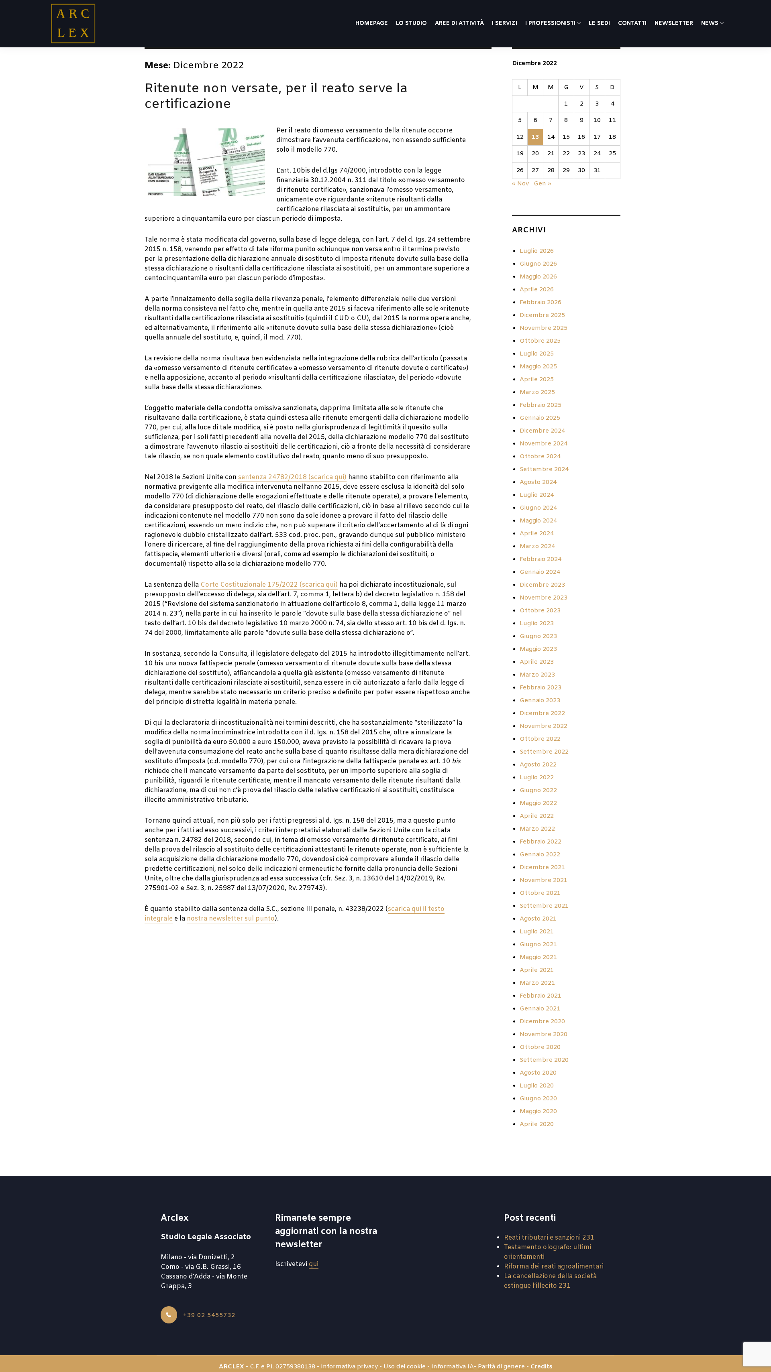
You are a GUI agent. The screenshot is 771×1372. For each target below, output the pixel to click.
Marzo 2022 (537, 829)
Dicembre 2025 (542, 315)
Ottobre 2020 (540, 1047)
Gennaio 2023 (540, 701)
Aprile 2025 (537, 380)
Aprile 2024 (537, 534)
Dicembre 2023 (542, 585)
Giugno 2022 (538, 791)
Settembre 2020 (544, 1060)
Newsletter (674, 23)
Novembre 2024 (543, 444)
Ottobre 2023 (540, 611)
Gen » (542, 184)
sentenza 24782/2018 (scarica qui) (292, 477)
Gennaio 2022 (540, 855)
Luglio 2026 (537, 251)
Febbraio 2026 (540, 303)
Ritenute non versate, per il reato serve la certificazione (276, 96)
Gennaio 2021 (540, 1009)
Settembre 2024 (544, 469)
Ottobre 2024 (540, 457)
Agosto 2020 (538, 1073)
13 (535, 137)
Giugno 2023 (538, 636)
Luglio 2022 (537, 778)
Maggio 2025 (538, 367)
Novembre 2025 (543, 328)
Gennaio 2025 (540, 418)
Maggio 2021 (538, 957)
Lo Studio (411, 23)
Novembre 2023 (543, 598)
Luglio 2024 (537, 495)
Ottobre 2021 (540, 893)
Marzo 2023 (537, 675)
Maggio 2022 (538, 803)
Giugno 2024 (538, 508)
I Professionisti (551, 23)
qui (313, 1264)
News (710, 23)
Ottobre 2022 (540, 739)
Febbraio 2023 (540, 688)
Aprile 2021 (537, 970)
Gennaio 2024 (540, 572)
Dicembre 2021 (542, 868)
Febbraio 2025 (540, 405)
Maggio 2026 (538, 277)
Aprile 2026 (537, 290)
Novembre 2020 (543, 1035)
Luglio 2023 (537, 624)
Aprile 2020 (537, 1124)
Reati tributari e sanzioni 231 (549, 1238)
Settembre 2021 (544, 906)
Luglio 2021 (537, 932)
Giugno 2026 (538, 264)
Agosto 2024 (538, 482)
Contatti (632, 23)
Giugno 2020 (538, 1099)
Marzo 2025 (537, 392)
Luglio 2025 (537, 354)
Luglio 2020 (537, 1086)
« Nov (520, 184)
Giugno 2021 (538, 945)
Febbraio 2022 (540, 842)
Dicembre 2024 (542, 431)
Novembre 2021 (543, 880)
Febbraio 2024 (540, 559)
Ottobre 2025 (540, 341)
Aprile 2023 (537, 662)
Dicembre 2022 (542, 713)
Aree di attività (459, 23)
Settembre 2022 (544, 752)
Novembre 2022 (543, 726)
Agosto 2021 (538, 919)
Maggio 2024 (538, 521)
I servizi (504, 23)
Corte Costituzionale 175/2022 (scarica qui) (269, 585)
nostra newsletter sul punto (231, 919)
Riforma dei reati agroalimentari (554, 1266)
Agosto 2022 (538, 765)
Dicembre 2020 (542, 1022)
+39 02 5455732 (208, 1315)
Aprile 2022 (537, 816)
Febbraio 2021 (540, 996)
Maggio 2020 (538, 1112)
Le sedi (599, 23)
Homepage (371, 23)
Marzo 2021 (537, 983)
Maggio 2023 (538, 649)
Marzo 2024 (537, 547)
